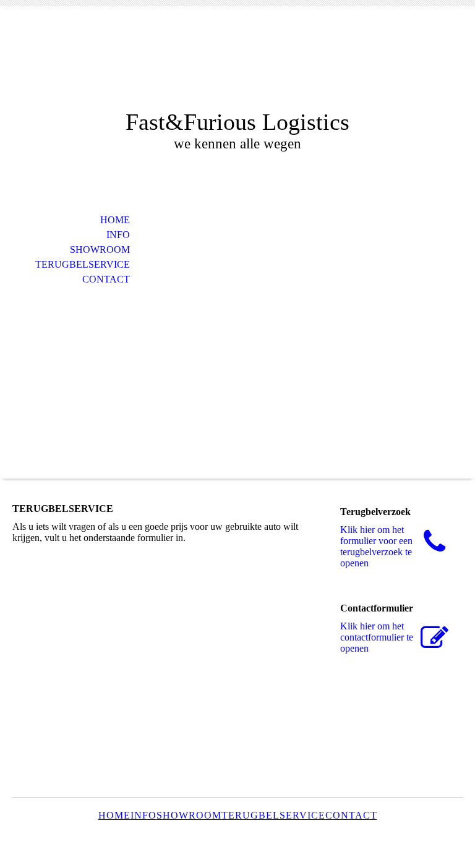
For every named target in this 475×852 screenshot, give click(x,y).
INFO (118, 234)
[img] (237, 66)
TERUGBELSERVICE (82, 264)
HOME (115, 220)
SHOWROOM (100, 249)
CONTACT (106, 279)
